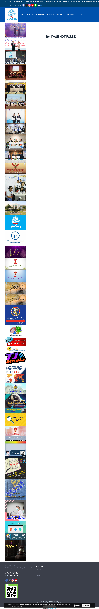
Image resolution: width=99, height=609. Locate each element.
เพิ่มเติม (81, 14)
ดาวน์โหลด (60, 14)
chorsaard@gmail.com (14, 575)
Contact (38, 575)
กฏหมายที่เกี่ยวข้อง (71, 14)
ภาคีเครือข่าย (49, 14)
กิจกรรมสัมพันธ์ (40, 14)
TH (41, 5)
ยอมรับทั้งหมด (86, 605)
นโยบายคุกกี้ (19, 606)
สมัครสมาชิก (18, 5)
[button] (87, 14)
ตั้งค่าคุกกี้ (77, 605)
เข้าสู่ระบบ (9, 5)
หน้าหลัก (22, 14)
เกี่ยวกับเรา (29, 14)
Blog (37, 573)
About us (38, 570)
